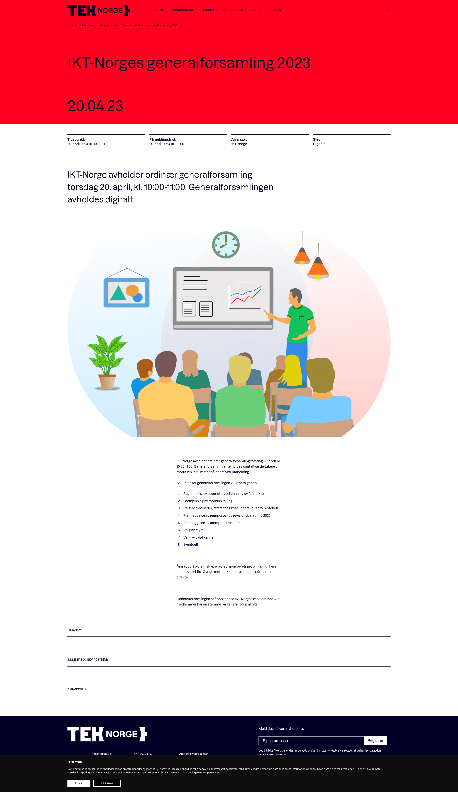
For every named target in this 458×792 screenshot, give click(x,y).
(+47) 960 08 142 (143, 753)
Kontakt (258, 10)
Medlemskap (182, 10)
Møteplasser (233, 10)
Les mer (107, 783)
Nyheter (208, 10)
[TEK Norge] (98, 15)
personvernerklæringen (273, 754)
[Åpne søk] (389, 11)
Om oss (157, 10)
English (276, 10)
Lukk (78, 783)
